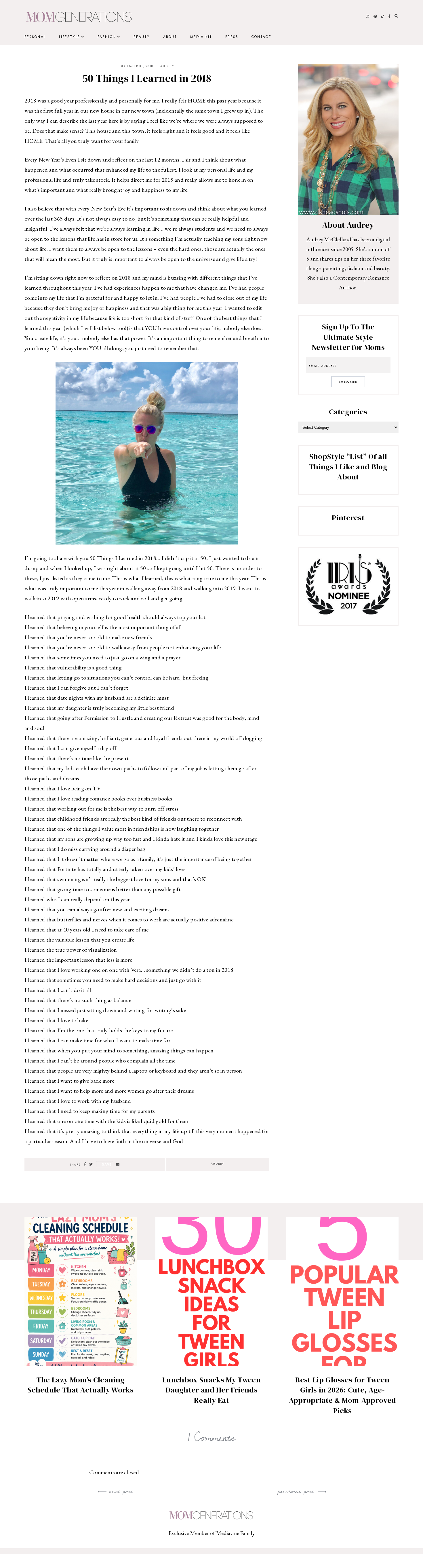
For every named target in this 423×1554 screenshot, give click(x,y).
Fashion (107, 36)
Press (231, 36)
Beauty (142, 36)
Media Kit (201, 36)
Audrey (167, 66)
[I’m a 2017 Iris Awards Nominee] (348, 612)
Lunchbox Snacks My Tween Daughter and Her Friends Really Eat (211, 1390)
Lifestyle (69, 36)
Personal (35, 36)
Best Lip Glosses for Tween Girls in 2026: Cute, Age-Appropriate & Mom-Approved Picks (342, 1395)
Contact (261, 36)
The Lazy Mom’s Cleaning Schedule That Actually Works (81, 1385)
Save (107, 1164)
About (170, 36)
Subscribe (348, 382)
